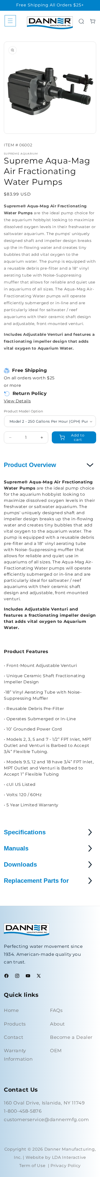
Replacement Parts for (36, 880)
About (57, 1024)
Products (15, 1024)
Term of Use (32, 1165)
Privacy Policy (66, 1165)
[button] (10, 20)
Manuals (16, 848)
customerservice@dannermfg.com (46, 1119)
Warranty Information (18, 1055)
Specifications (25, 832)
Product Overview (30, 464)
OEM (56, 1050)
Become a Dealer (71, 1037)
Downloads (20, 864)
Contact (13, 1037)
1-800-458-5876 (23, 1111)
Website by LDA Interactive (56, 1157)
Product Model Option (23, 411)
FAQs (56, 1010)
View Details (17, 401)
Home (11, 1010)
